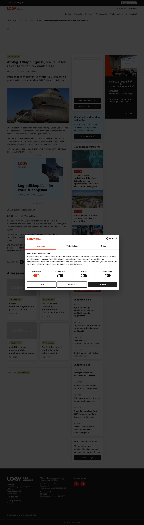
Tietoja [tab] (103, 246)
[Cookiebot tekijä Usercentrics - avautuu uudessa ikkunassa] (108, 239)
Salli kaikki (102, 284)
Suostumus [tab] (40, 246)
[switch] (60, 275)
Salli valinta (72, 284)
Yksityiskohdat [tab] (72, 246)
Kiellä (42, 284)
